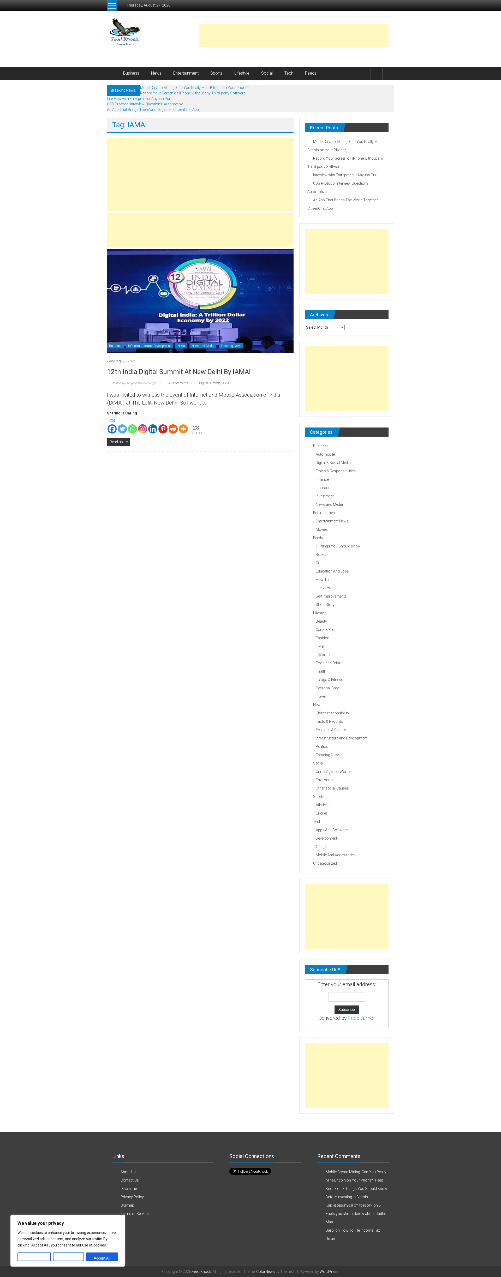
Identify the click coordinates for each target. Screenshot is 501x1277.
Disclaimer (129, 1188)
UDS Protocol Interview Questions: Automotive (145, 104)
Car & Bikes (325, 630)
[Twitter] (122, 425)
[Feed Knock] (113, 73)
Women (324, 655)
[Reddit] (173, 425)
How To (322, 579)
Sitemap (127, 1205)
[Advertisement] (294, 35)
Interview (323, 588)
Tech (288, 73)
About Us (128, 1172)
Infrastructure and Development (149, 346)
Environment (326, 780)
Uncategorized (325, 863)
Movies (322, 529)
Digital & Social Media (333, 463)
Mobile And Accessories (336, 855)
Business (131, 73)
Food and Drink (328, 663)
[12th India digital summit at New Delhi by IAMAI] (200, 301)
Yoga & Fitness (330, 680)
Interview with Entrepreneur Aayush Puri (139, 99)
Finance (322, 479)
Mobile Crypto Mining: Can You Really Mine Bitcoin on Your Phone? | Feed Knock (356, 1180)
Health (321, 671)
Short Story (325, 605)
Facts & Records (329, 721)
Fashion (322, 638)
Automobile (325, 454)
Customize (34, 1258)
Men (321, 646)
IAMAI (226, 383)
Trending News (231, 346)
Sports (216, 73)
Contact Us (130, 1180)
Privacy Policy (132, 1197)
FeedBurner (361, 1018)
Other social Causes (332, 788)
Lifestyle (241, 73)
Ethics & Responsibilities (336, 471)
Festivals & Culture (331, 730)
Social (267, 73)
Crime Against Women (334, 771)
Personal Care (327, 688)
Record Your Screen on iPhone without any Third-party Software (192, 93)
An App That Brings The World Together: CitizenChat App (153, 109)
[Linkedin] (152, 425)
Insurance (324, 488)
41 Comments (178, 383)
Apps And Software (332, 830)
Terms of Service (134, 1214)
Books (321, 554)
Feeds (311, 73)
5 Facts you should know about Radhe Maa (356, 1213)
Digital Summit (209, 383)
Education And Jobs (332, 571)
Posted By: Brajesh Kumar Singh (134, 383)
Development (326, 838)
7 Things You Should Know (338, 546)
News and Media (203, 346)
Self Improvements (331, 596)
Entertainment (186, 73)
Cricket (321, 813)
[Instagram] (142, 425)
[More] (183, 425)
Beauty (321, 621)
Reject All (68, 1258)
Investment (325, 496)
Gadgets (323, 847)
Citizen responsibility (332, 713)
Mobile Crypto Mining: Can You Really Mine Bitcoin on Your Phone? (194, 88)
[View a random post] (388, 73)
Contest (322, 563)
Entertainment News (332, 521)
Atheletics (324, 805)
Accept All (102, 1258)
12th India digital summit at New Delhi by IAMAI (179, 372)
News (156, 73)
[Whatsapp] (132, 425)
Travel (321, 696)
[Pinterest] (163, 425)
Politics (322, 746)
